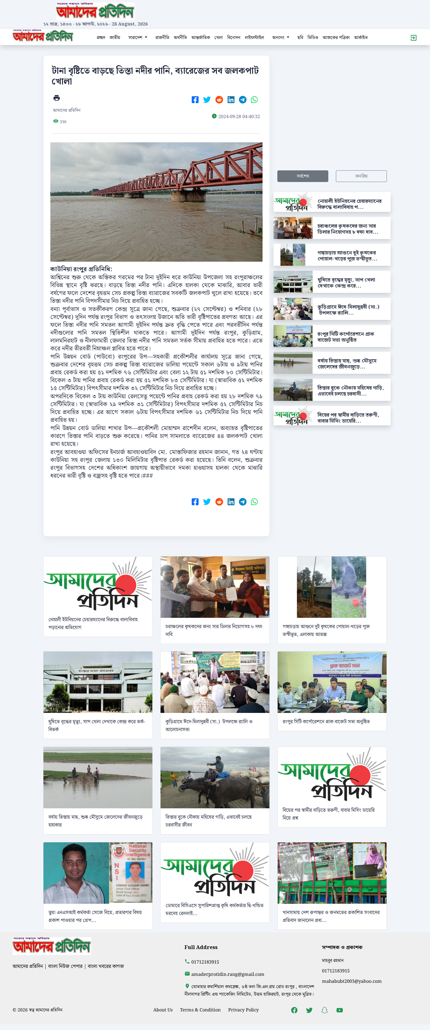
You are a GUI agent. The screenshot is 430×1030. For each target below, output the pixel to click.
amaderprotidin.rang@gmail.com (227, 974)
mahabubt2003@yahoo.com (352, 981)
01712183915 (205, 962)
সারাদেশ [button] (136, 37)
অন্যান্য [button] (279, 37)
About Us (163, 1010)
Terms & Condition (200, 1010)
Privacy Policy (243, 1010)
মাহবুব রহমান (333, 960)
